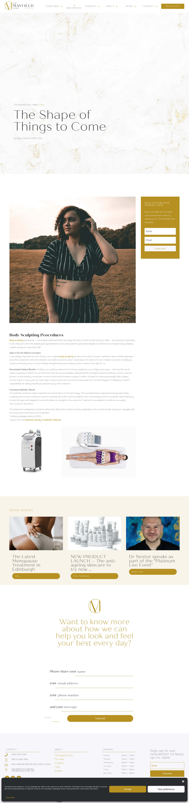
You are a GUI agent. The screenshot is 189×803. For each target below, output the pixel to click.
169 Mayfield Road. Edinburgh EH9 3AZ (23, 770)
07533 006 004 (20, 759)
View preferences (166, 789)
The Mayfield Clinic (64, 755)
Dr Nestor (59, 763)
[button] (183, 781)
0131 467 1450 (19, 754)
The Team (59, 759)
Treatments (84, 576)
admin (20, 138)
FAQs (57, 767)
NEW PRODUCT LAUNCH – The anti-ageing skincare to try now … (94, 563)
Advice (134, 571)
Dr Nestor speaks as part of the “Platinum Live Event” (152, 561)
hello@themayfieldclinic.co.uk (31, 764)
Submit (100, 718)
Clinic (41, 104)
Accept (127, 789)
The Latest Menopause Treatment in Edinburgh (26, 563)
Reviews (58, 770)
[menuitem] (54, 6)
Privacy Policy (10, 797)
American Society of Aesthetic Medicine (43, 420)
